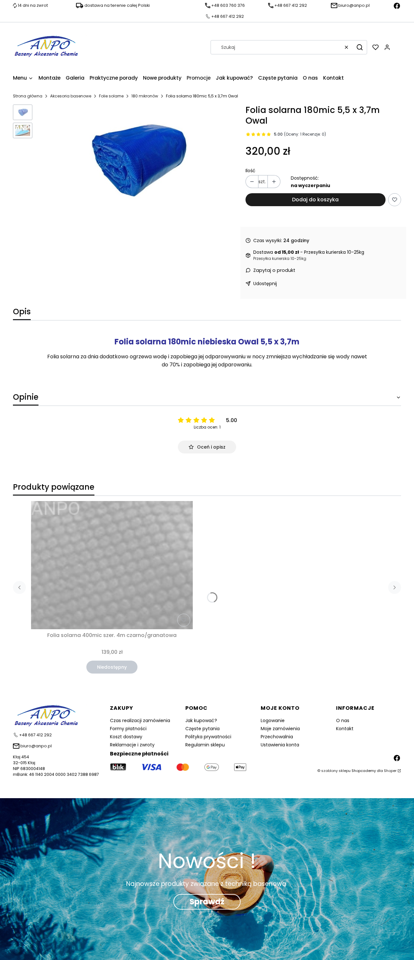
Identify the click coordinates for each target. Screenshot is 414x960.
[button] (359, 47)
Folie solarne (111, 96)
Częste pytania (202, 728)
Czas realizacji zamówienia (140, 720)
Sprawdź (207, 901)
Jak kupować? (201, 720)
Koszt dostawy (126, 736)
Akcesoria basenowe (70, 96)
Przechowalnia (277, 736)
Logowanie (273, 720)
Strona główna (27, 96)
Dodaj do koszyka (315, 199)
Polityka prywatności (208, 736)
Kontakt (345, 728)
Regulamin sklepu (205, 745)
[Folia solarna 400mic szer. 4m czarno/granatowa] (112, 565)
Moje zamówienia (280, 728)
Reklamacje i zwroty (132, 745)
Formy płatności (128, 728)
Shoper (390, 770)
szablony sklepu (336, 770)
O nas (342, 720)
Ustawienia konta (280, 745)
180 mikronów (144, 96)
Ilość (250, 170)
